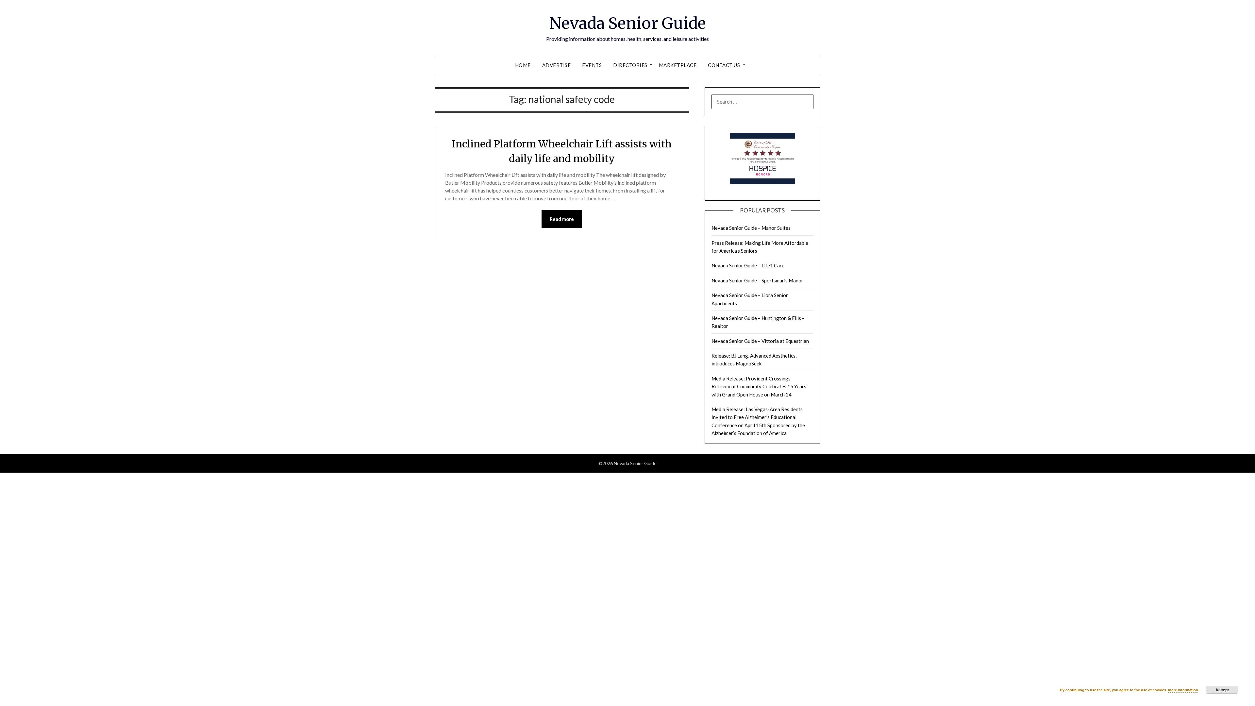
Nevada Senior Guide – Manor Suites (751, 228)
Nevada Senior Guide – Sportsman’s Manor (757, 280)
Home (523, 65)
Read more (562, 219)
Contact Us (724, 65)
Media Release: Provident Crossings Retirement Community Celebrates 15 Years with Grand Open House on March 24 (758, 386)
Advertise (556, 65)
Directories (630, 65)
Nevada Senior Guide (627, 23)
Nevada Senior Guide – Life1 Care (747, 265)
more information (1183, 689)
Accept (1222, 690)
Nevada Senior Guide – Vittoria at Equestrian (760, 341)
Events (592, 65)
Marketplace (678, 65)
